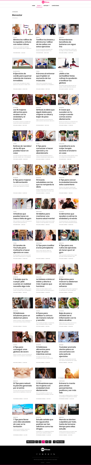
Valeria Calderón (64, 89)
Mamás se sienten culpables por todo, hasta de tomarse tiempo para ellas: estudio (67, 424)
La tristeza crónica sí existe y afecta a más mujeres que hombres (45, 282)
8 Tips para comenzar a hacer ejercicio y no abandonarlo (44, 149)
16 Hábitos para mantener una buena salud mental (45, 216)
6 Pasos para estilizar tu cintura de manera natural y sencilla (44, 316)
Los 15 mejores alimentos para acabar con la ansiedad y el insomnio (20, 114)
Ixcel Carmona (64, 362)
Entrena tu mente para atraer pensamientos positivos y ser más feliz (67, 388)
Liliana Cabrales (64, 52)
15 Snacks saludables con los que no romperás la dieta (45, 183)
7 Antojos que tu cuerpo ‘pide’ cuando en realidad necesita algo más (22, 282)
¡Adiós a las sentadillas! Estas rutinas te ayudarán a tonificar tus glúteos (68, 78)
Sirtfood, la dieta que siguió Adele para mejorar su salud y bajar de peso (45, 113)
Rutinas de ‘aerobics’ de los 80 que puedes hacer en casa (22, 149)
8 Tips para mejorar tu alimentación (22, 181)
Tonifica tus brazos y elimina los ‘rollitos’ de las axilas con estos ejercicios (45, 43)
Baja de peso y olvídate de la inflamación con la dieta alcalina (67, 316)
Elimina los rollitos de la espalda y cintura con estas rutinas (22, 42)
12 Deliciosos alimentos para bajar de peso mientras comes (43, 350)
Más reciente (30, 441)
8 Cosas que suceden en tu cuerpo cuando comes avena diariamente (66, 114)
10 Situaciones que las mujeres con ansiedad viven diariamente (44, 387)
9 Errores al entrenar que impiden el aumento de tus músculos (45, 77)
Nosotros (48, 462)
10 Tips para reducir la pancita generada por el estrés (22, 385)
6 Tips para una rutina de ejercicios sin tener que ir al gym (67, 249)
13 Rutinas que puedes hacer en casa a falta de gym (22, 216)
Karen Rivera (17, 52)
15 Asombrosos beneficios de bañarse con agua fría (67, 43)
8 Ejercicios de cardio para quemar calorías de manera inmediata (22, 77)
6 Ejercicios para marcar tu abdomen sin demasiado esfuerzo (68, 282)
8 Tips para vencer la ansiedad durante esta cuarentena (68, 182)
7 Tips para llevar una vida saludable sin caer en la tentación (22, 423)
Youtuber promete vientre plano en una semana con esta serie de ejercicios (67, 352)
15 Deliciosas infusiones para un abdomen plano (21, 315)
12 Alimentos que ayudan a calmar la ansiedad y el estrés (68, 216)
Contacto (42, 462)
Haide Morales (41, 125)
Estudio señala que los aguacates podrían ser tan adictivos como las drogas (44, 424)
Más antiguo (60, 441)
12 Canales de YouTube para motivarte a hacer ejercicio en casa (21, 249)
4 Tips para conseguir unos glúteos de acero (21, 349)
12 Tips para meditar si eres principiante (45, 246)
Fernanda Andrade (19, 398)
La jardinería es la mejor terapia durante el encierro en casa (67, 149)
